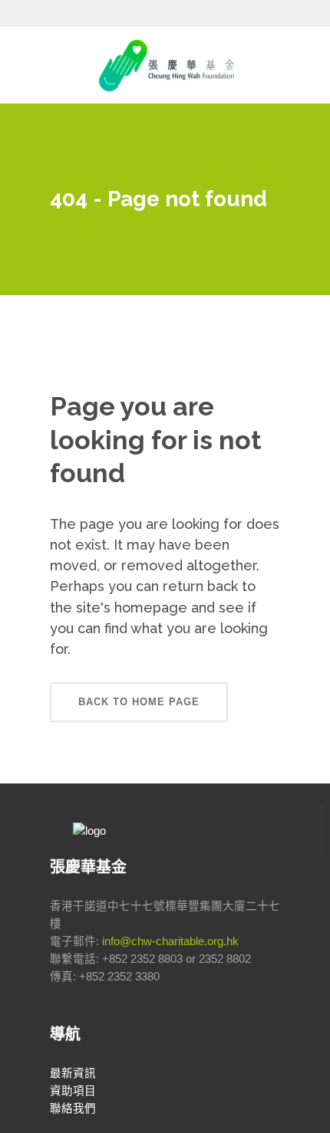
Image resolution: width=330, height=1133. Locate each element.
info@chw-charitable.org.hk (170, 941)
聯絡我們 (73, 1108)
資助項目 (73, 1091)
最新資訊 (73, 1073)
